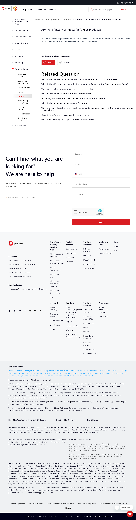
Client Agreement (18, 503)
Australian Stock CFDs (23, 82)
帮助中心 (39, 19)
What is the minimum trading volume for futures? (65, 103)
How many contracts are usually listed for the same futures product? (74, 98)
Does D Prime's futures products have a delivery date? (67, 115)
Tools (17, 50)
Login (123, 9)
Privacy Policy (105, 503)
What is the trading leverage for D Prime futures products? (69, 120)
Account (19, 56)
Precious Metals (21, 108)
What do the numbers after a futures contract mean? (67, 94)
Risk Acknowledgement (87, 503)
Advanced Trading (22, 75)
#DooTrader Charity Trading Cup (22, 21)
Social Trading (21, 30)
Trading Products (23, 69)
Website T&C (119, 503)
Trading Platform (23, 37)
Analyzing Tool (22, 43)
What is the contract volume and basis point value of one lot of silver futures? (79, 79)
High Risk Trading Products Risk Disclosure (21, 197)
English (130, 2)
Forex (20, 92)
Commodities (24, 87)
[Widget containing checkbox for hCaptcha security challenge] (88, 212)
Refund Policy (68, 503)
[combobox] (77, 174)
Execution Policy (53, 503)
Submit (101, 222)
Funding (19, 63)
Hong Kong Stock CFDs (23, 102)
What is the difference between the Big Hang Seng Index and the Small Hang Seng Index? (84, 84)
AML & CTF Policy (36, 503)
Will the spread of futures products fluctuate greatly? (67, 89)
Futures (21, 96)
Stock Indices (24, 114)
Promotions (20, 126)
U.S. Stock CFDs (22, 119)
